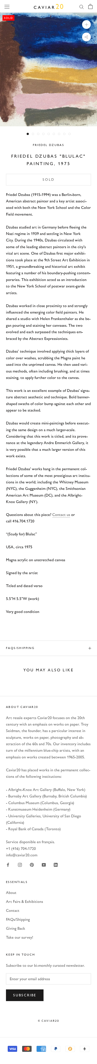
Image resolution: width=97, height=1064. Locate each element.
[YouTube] (44, 864)
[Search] (81, 6)
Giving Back (15, 928)
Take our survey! (19, 937)
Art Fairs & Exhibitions (24, 901)
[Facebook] (8, 864)
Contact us (61, 514)
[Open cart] (90, 6)
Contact (12, 910)
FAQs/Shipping (20, 648)
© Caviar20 (48, 1020)
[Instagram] (20, 864)
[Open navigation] (6, 6)
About (11, 892)
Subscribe (24, 995)
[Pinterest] (32, 864)
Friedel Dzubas (48, 145)
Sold (48, 180)
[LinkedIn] (56, 864)
